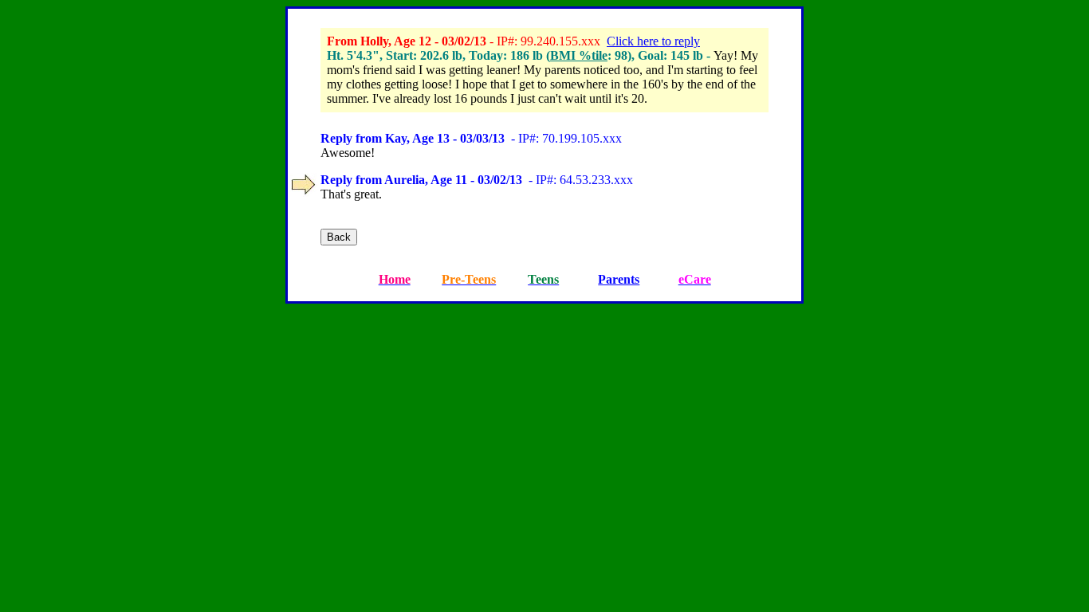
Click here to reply (653, 41)
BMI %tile (578, 55)
